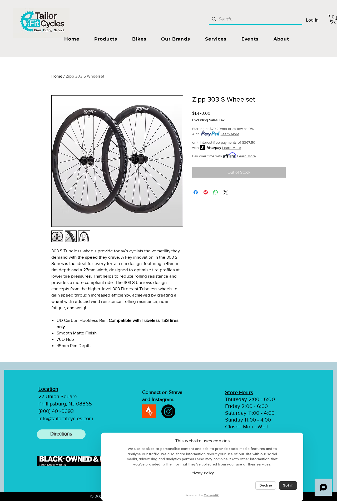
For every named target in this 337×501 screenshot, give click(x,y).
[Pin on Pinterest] (205, 192)
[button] (105, 39)
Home (56, 76)
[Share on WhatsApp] (215, 192)
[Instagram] (168, 411)
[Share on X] (225, 192)
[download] (149, 411)
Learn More (230, 134)
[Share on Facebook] (195, 192)
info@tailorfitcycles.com (65, 418)
